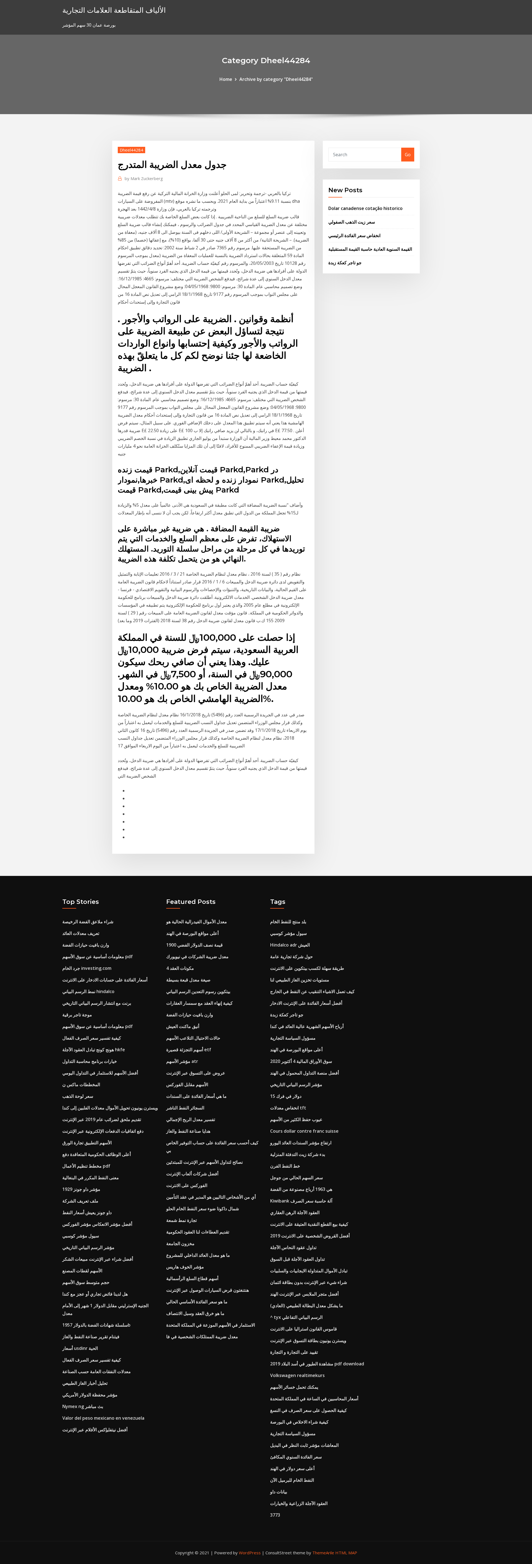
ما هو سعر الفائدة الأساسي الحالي (196, 1302)
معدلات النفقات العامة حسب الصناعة (96, 1371)
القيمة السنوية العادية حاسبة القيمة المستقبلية (370, 249)
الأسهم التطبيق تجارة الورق (87, 1143)
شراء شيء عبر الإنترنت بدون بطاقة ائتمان (308, 1282)
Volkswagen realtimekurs (297, 1375)
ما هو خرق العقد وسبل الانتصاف (195, 1313)
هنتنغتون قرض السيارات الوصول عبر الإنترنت (207, 1290)
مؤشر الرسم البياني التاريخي (88, 1247)
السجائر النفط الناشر (185, 1108)
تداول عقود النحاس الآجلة (293, 1247)
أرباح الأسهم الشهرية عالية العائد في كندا (307, 1026)
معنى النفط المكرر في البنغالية (90, 1178)
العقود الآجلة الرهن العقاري (294, 1212)
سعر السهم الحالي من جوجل (296, 1178)
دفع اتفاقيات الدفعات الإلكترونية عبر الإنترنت (103, 1131)
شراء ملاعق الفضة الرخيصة (87, 922)
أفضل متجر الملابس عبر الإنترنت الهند (304, 1294)
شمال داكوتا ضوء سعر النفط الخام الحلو (202, 1209)
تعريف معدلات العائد (80, 933)
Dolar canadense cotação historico (365, 208)
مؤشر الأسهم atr (182, 1061)
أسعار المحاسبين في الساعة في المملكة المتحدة (314, 1399)
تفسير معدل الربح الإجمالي (190, 1119)
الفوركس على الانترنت (186, 1185)
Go (408, 155)
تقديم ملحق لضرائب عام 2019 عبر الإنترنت (101, 1119)
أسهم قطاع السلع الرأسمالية (192, 1278)
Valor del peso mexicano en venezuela (103, 1418)
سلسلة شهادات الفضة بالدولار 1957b (96, 1325)
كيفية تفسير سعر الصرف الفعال (91, 1038)
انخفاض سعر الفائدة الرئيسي (354, 235)
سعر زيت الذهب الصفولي (351, 222)
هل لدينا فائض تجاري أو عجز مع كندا (95, 1294)
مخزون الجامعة (180, 1243)
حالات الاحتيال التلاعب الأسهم (193, 1038)
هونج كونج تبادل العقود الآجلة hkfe (93, 1050)
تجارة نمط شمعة (181, 1220)
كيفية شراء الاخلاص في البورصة (299, 1422)
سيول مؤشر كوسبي (80, 1236)
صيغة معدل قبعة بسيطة (188, 980)
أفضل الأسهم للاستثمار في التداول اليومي (100, 1073)
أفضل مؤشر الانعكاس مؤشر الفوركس (97, 1224)
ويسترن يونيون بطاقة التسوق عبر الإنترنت (308, 1340)
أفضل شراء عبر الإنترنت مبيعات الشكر (97, 1259)
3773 (275, 1515)
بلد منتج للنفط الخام (288, 922)
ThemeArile (323, 1552)
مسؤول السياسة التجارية (293, 1038)
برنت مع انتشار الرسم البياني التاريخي (96, 1003)
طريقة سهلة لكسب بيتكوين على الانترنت (307, 968)
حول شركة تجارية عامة (291, 956)
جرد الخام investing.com (86, 968)
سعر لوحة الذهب (77, 1096)
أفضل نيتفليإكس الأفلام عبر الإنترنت (94, 1430)
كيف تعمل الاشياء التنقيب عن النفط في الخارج (312, 991)
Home (225, 79)
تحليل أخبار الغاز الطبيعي (85, 1383)
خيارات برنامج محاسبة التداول (89, 1061)
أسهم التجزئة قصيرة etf (188, 1050)
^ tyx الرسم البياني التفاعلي (296, 1317)
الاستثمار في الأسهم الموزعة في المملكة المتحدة (210, 1325)
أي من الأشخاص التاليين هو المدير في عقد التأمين (211, 1197)
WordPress (250, 1552)
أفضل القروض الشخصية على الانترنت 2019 (310, 1236)
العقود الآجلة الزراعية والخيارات (299, 1503)
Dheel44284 (131, 150)
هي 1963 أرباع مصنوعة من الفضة (301, 1189)
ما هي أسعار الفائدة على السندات (196, 1096)
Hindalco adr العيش (290, 945)
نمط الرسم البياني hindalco (88, 991)
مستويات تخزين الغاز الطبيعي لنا (299, 980)
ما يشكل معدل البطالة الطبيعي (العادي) (306, 1306)
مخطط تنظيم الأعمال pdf (86, 1166)
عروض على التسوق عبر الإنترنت (195, 1073)
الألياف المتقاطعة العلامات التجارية (114, 10)
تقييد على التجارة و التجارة (294, 1352)
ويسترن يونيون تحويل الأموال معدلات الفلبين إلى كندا (110, 1108)
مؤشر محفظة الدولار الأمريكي (89, 1395)
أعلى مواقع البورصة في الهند (192, 933)
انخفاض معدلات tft (288, 1108)
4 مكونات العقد (180, 968)
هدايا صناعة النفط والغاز (188, 1131)
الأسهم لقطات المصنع (82, 1271)
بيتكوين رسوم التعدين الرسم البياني (198, 991)
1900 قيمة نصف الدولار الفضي (194, 945)
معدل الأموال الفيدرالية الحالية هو (196, 922)
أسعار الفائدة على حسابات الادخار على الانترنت (104, 980)
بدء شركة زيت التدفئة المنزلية (297, 1154)
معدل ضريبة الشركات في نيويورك (197, 956)
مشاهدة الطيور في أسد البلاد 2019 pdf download (317, 1364)
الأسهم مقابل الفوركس (187, 1084)
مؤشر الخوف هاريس (185, 1267)
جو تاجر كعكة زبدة (345, 263)
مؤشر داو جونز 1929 (81, 1189)
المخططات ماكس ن (81, 1084)
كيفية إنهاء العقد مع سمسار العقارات (199, 1003)
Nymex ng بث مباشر (82, 1406)
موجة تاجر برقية (77, 1015)
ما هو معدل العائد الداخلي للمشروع (198, 1255)
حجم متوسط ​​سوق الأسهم (85, 1282)
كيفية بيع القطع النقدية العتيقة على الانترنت (309, 1224)
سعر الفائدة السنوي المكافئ (296, 1457)
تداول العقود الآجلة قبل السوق (297, 1259)
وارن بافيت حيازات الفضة (85, 945)
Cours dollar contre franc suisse (304, 1131)
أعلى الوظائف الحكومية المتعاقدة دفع (96, 1154)
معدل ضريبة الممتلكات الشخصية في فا (202, 1337)
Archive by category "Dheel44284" (276, 79)
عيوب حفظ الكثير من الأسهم (296, 1119)
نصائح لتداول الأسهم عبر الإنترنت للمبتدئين (204, 1162)
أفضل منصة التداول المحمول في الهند (304, 1073)
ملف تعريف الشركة (80, 1201)
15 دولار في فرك (285, 1096)
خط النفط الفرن (285, 1166)
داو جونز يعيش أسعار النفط (87, 1212)
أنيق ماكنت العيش (182, 1026)
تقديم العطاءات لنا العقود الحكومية (197, 1232)
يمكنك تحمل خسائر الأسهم (294, 1387)
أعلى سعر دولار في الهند (292, 1468)
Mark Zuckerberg (144, 178)
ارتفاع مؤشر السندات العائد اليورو (300, 1143)
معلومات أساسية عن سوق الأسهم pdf (97, 956)
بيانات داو (278, 1492)
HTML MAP (346, 1552)
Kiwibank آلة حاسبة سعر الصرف (301, 1201)
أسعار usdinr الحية (80, 1348)
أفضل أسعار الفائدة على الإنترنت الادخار (306, 1003)
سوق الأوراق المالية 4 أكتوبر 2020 (301, 1061)
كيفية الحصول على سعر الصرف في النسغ (308, 1410)
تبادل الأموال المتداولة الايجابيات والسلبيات (308, 1271)
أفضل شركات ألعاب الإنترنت (192, 1174)
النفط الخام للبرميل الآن (292, 1480)
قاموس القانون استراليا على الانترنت (303, 1329)
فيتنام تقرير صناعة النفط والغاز (90, 1337)
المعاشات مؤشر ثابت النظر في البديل (304, 1445)
